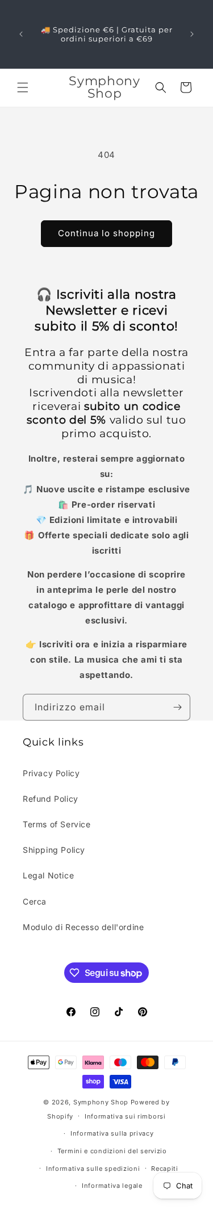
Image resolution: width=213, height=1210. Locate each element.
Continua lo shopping (106, 233)
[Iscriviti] (177, 707)
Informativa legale (112, 1186)
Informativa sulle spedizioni (93, 1169)
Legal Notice (48, 875)
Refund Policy (50, 798)
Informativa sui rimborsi (125, 1116)
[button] (22, 87)
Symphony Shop (100, 1102)
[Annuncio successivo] (191, 34)
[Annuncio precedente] (21, 34)
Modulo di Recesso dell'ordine (83, 927)
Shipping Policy (54, 850)
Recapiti (164, 1169)
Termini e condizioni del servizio (112, 1151)
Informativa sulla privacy (112, 1133)
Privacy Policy (51, 773)
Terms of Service (57, 824)
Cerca (35, 901)
